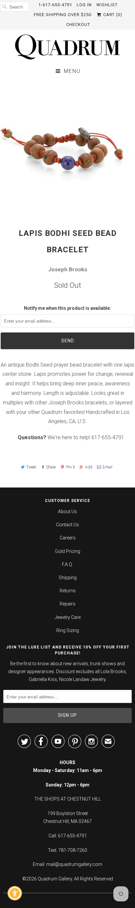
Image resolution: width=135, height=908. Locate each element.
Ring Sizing (67, 630)
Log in (84, 4)
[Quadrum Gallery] (67, 46)
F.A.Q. (67, 564)
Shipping (68, 577)
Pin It (70, 467)
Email (107, 467)
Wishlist (107, 4)
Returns (68, 590)
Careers (68, 537)
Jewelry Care (68, 617)
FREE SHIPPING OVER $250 (62, 14)
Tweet (31, 467)
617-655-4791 (107, 437)
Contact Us (67, 524)
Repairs (67, 603)
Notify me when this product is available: (67, 308)
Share (51, 467)
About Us (67, 511)
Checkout (78, 24)
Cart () (112, 14)
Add (88, 467)
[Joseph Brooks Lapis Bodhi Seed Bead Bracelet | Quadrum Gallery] (67, 147)
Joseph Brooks (67, 269)
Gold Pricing (67, 551)
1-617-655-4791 (55, 4)
